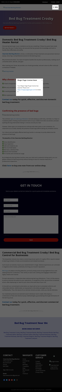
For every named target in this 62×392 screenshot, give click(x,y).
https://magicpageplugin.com (26, 90)
